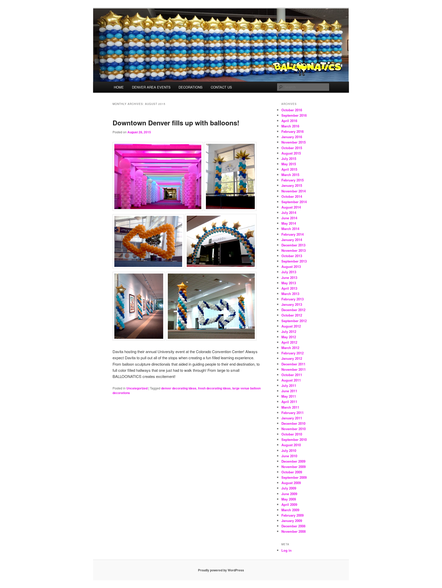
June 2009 (289, 493)
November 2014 (293, 191)
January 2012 (291, 358)
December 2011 (293, 364)
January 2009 (291, 520)
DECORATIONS (191, 87)
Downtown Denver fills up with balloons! (176, 122)
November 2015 (293, 142)
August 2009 (291, 482)
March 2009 (290, 509)
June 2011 (289, 390)
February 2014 (292, 234)
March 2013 (290, 293)
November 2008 (293, 531)
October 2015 (291, 147)
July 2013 (288, 271)
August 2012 (291, 326)
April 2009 (289, 504)
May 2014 (288, 223)
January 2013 (291, 304)
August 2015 (291, 153)
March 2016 (290, 126)
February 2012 (292, 353)
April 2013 (289, 288)
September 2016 (294, 115)
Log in (286, 550)
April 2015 (289, 169)
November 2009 (293, 466)
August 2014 (291, 207)
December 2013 (293, 245)
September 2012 (294, 320)
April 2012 (289, 342)
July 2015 (288, 158)
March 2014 (290, 228)
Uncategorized (137, 388)
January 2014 (291, 239)
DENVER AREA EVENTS (151, 87)
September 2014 (294, 201)
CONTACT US (221, 87)
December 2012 (293, 309)
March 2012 (290, 347)
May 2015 (288, 163)
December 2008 (293, 526)
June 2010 (289, 455)
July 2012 (288, 331)
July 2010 (288, 450)
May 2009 (288, 499)
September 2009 (294, 477)
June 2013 (289, 277)
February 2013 (292, 299)
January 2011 (291, 418)
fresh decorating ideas (214, 388)
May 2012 (288, 336)
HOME (119, 87)
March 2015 (290, 174)
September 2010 (294, 439)
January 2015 (291, 185)
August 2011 (291, 380)
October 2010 (291, 434)
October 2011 (291, 374)
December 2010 (293, 423)
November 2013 (293, 250)
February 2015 (292, 180)
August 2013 (291, 266)
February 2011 (292, 412)
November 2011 (293, 369)
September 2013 (294, 261)
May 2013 (288, 282)
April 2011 (289, 401)
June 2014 (289, 217)
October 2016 (291, 109)
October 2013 (291, 255)
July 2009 (288, 488)
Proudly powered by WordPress (221, 570)
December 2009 (293, 461)
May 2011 (288, 396)
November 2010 (293, 428)
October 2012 (291, 315)
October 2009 (291, 472)
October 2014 (291, 196)
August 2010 (291, 444)
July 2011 (288, 385)
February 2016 (292, 131)
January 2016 (291, 136)
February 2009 (292, 515)
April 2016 (289, 120)
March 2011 (290, 407)
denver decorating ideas (178, 388)
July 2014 (288, 212)
